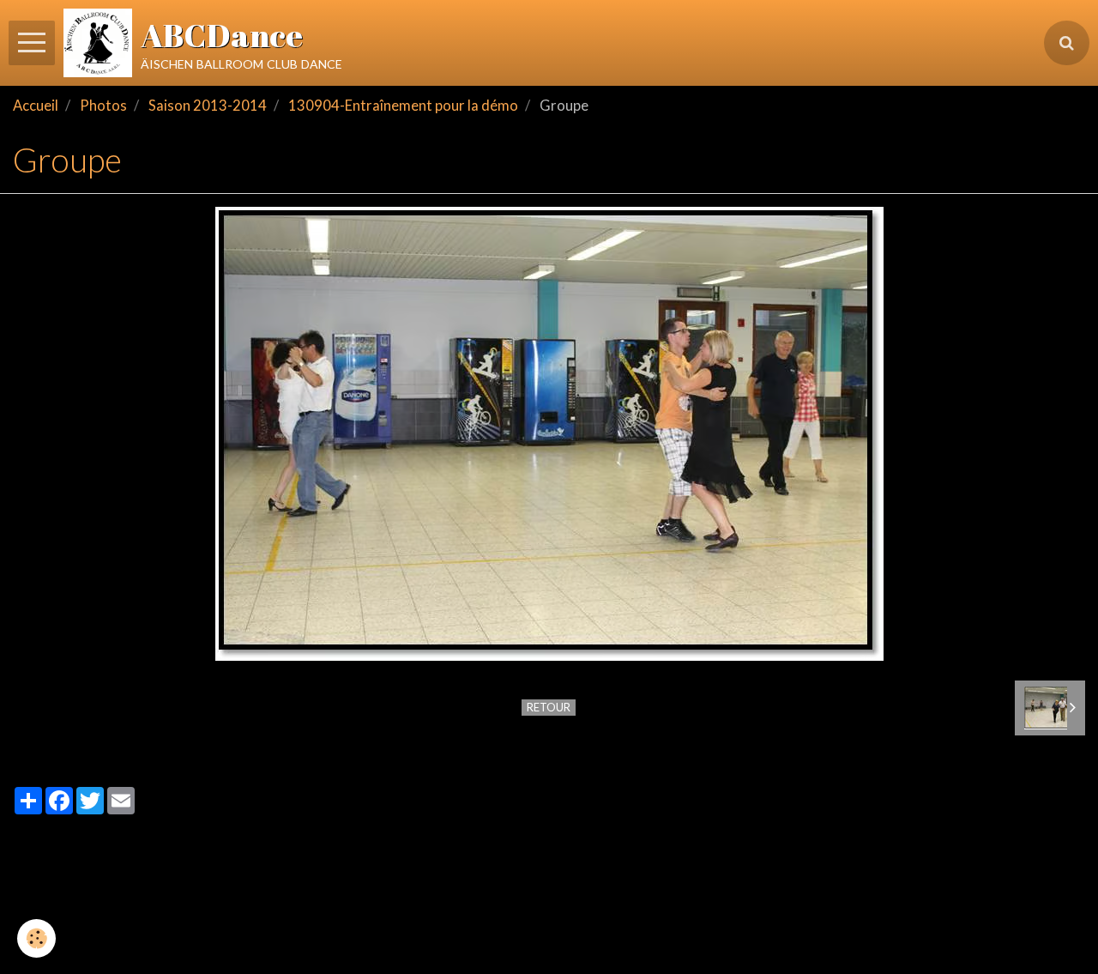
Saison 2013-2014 (207, 105)
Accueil (35, 105)
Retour (548, 707)
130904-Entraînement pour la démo (403, 105)
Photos (103, 105)
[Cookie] (36, 938)
